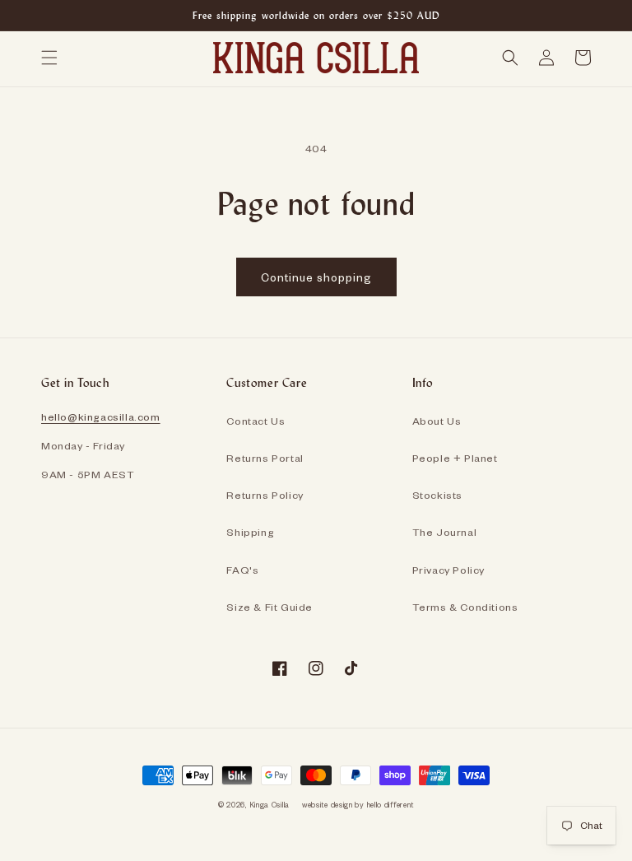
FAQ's (242, 569)
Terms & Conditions (465, 606)
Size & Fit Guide (269, 606)
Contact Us (255, 420)
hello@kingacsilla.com (100, 416)
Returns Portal (264, 457)
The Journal (444, 531)
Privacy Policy (448, 569)
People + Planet (455, 457)
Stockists (437, 494)
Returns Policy (264, 494)
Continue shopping (316, 277)
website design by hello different (358, 804)
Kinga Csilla (269, 804)
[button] (49, 58)
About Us (437, 420)
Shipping (250, 531)
